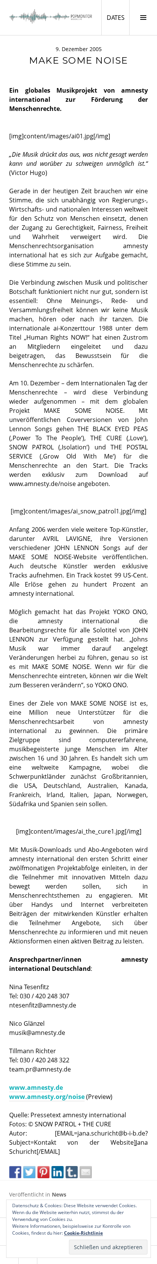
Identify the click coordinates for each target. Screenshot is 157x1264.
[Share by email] (86, 1172)
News (59, 1194)
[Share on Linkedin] (57, 1172)
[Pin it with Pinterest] (43, 1172)
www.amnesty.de (36, 1087)
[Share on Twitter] (29, 1172)
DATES (118, 17)
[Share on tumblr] (72, 1172)
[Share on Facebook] (15, 1172)
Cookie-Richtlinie (83, 1233)
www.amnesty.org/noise (47, 1096)
